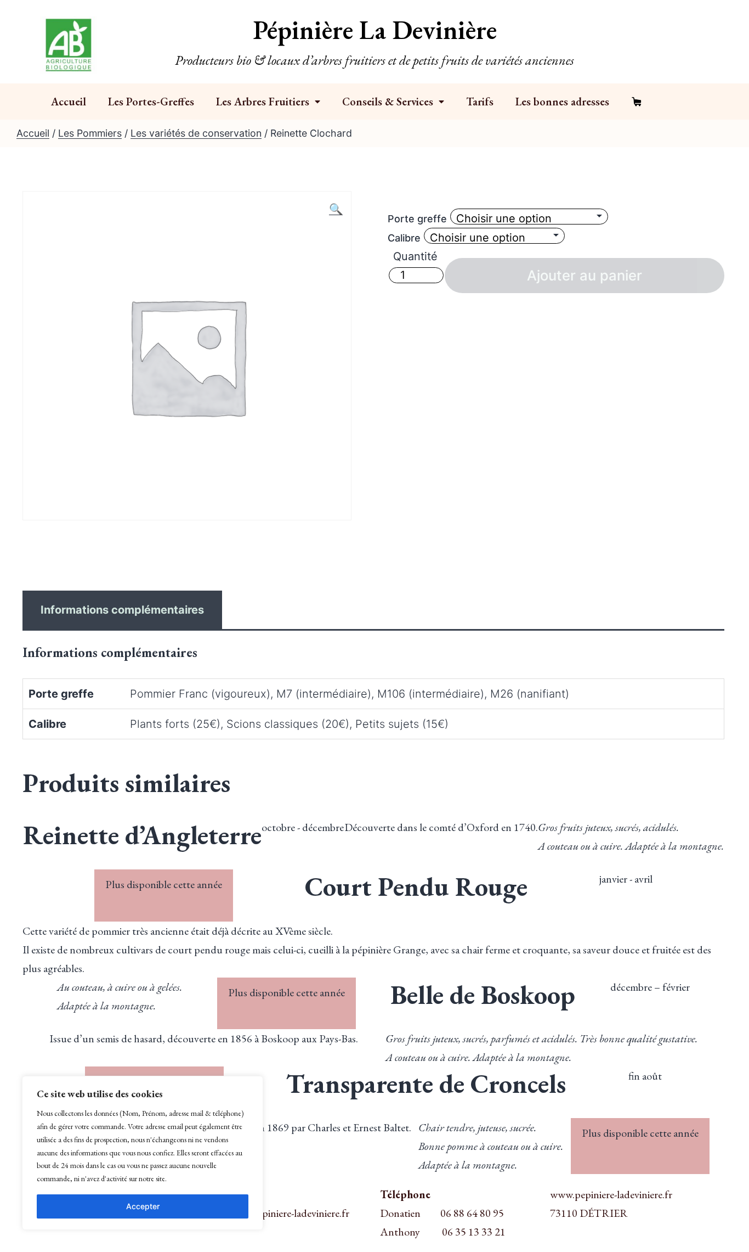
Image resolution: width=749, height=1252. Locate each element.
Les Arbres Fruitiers (262, 101)
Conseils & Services (387, 101)
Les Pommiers (90, 133)
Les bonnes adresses (562, 101)
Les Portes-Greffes (151, 101)
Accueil (68, 101)
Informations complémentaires (122, 609)
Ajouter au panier (584, 275)
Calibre (404, 238)
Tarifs (479, 101)
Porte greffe (417, 218)
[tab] (122, 610)
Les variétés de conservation (196, 133)
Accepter (143, 1206)
